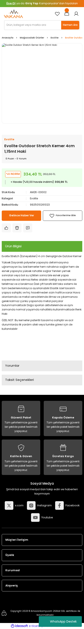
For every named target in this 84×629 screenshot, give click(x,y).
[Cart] (67, 14)
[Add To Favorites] (62, 216)
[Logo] (13, 13)
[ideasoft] (19, 626)
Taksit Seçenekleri (19, 379)
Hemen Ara (70, 25)
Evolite (34, 198)
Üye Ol (11, 3)
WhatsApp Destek (63, 621)
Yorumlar (12, 365)
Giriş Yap (31, 3)
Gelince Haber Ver (21, 215)
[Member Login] (76, 14)
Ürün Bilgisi (13, 246)
